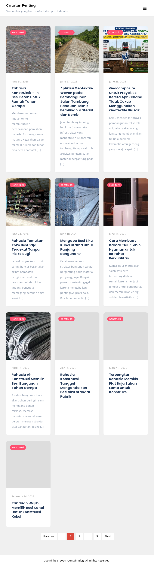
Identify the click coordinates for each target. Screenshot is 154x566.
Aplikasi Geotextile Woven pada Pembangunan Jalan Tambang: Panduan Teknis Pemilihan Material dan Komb (76, 101)
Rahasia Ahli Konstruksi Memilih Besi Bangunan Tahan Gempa (28, 381)
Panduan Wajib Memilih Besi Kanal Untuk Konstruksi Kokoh (28, 510)
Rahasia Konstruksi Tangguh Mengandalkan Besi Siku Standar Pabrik (75, 385)
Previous (48, 536)
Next (108, 536)
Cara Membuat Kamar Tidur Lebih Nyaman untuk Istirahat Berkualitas (125, 249)
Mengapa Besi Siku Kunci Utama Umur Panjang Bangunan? (76, 247)
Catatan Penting (21, 5)
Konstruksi (18, 32)
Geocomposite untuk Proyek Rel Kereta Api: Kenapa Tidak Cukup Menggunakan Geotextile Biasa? (125, 99)
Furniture (114, 184)
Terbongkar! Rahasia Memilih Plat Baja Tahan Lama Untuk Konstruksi (123, 383)
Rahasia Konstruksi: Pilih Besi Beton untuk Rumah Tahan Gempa (26, 97)
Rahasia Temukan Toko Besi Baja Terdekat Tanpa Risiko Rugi (27, 247)
